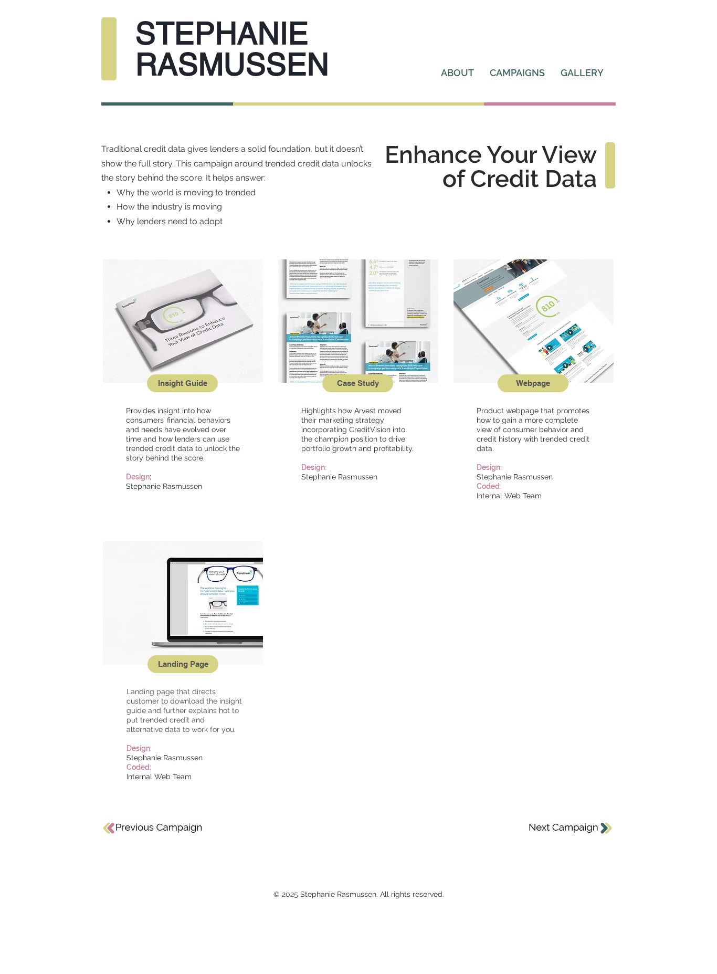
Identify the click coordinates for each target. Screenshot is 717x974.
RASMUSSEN (232, 64)
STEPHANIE (222, 33)
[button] (182, 664)
